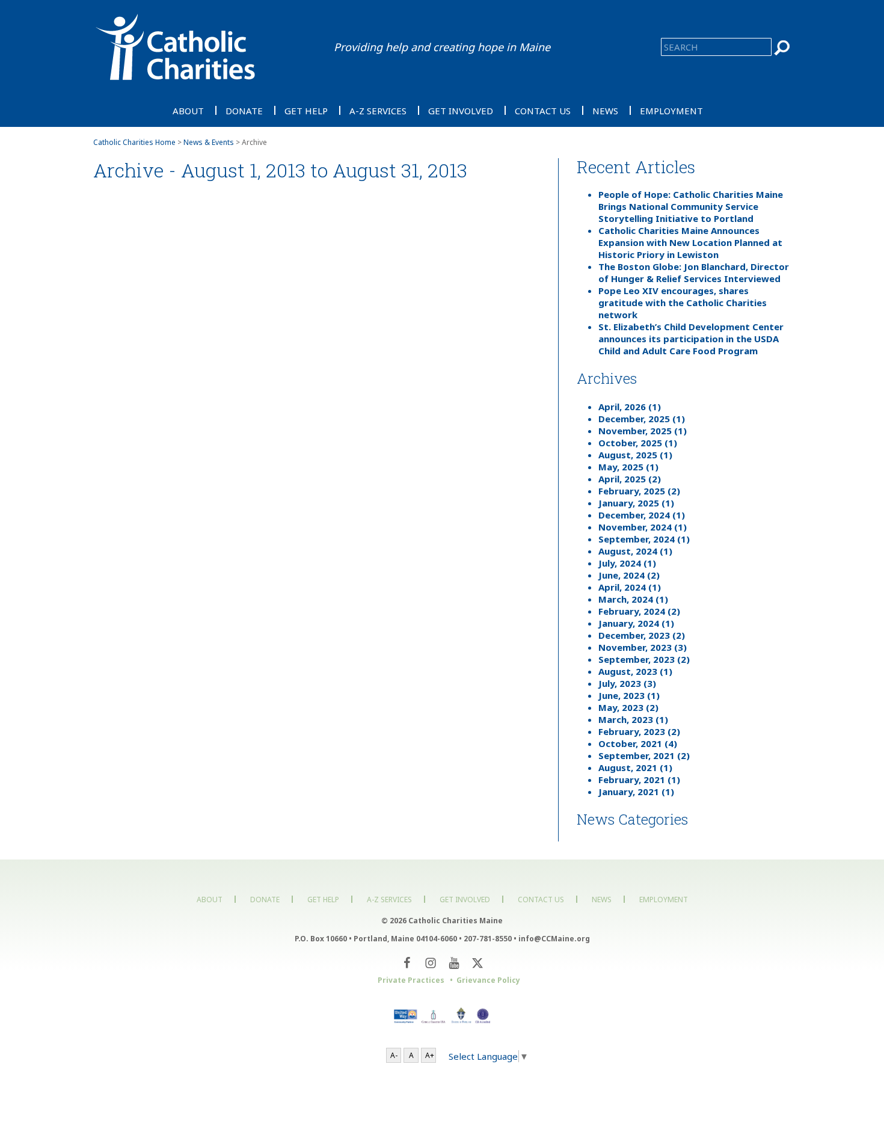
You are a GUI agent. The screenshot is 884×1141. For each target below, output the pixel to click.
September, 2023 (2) (644, 659)
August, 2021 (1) (635, 767)
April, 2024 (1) (629, 587)
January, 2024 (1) (636, 623)
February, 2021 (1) (639, 779)
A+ (429, 1055)
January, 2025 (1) (636, 503)
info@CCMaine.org (554, 938)
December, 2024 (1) (641, 515)
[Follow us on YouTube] (453, 962)
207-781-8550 (488, 938)
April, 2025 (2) (629, 479)
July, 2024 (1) (627, 563)
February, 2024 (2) (639, 611)
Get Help (306, 110)
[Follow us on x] (477, 962)
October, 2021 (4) (637, 743)
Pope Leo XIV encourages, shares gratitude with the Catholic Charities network (682, 302)
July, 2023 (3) (627, 683)
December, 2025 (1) (641, 419)
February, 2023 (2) (639, 731)
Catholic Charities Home (134, 142)
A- (393, 1055)
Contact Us (543, 110)
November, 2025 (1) (642, 431)
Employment (671, 110)
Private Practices (411, 980)
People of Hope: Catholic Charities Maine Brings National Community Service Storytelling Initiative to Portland (690, 206)
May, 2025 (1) (628, 467)
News (605, 110)
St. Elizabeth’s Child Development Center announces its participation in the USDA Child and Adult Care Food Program (691, 339)
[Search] (782, 48)
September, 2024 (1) (644, 539)
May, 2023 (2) (628, 707)
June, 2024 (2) (629, 575)
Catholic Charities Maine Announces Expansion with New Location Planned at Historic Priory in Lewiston (690, 242)
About (188, 110)
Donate (244, 110)
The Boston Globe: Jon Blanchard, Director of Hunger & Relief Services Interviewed (693, 272)
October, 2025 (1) (637, 443)
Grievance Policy (488, 980)
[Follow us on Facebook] (407, 962)
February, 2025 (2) (639, 491)
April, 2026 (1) (629, 407)
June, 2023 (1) (629, 695)
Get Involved (460, 110)
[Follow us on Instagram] (430, 962)
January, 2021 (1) (636, 792)
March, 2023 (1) (633, 719)
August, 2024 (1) (635, 551)
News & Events (208, 142)
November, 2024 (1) (642, 527)
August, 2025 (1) (635, 455)
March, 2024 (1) (633, 599)
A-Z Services (378, 110)
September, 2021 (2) (644, 755)
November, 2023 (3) (642, 647)
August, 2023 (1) (635, 671)
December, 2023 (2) (641, 635)
